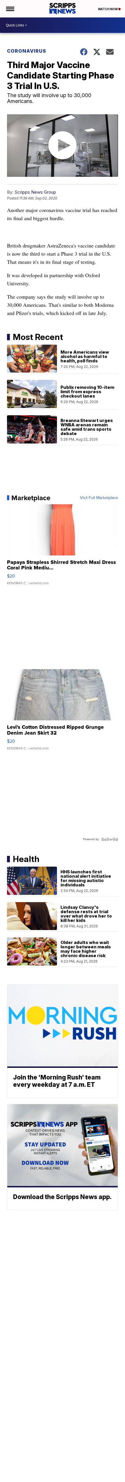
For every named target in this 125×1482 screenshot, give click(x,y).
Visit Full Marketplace (99, 498)
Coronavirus (26, 51)
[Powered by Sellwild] (109, 839)
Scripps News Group (35, 192)
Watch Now (108, 9)
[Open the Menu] (9, 8)
